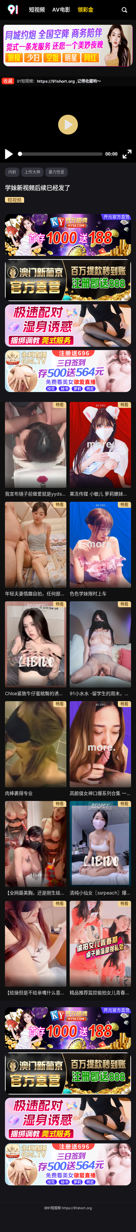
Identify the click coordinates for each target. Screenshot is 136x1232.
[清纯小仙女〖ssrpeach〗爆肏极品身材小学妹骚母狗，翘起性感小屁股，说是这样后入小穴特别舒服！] (100, 844)
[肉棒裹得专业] (35, 744)
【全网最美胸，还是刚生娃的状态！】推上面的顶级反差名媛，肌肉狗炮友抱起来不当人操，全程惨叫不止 (35, 892)
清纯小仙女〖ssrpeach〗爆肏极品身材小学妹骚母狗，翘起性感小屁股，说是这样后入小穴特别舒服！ (100, 892)
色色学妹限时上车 (88, 593)
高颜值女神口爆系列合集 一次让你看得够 (100, 793)
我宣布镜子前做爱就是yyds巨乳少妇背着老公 (35, 494)
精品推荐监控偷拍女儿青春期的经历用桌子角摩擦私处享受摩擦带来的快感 (100, 992)
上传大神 (32, 172)
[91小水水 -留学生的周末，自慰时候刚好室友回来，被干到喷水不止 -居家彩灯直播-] (100, 644)
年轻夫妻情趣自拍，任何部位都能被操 (35, 593)
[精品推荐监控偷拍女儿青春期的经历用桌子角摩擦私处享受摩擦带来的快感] (100, 944)
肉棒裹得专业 (19, 793)
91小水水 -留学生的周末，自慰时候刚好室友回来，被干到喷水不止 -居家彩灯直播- (100, 693)
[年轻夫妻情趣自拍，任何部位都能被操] (35, 545)
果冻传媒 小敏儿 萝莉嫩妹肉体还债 (100, 494)
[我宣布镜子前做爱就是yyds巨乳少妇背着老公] (35, 445)
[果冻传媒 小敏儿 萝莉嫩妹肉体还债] (100, 445)
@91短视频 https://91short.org (68, 1208)
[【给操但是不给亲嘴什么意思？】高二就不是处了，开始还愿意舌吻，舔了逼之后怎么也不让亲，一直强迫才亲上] (35, 944)
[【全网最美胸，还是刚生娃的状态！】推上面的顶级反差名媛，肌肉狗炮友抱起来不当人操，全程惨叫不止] (35, 844)
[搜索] (124, 9)
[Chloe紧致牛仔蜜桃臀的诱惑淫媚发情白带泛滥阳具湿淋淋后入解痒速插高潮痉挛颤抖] (35, 644)
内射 (12, 172)
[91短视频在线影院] (13, 10)
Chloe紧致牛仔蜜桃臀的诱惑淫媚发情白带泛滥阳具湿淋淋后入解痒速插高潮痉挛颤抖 (35, 693)
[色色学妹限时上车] (100, 545)
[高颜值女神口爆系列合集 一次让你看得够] (100, 744)
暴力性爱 (56, 172)
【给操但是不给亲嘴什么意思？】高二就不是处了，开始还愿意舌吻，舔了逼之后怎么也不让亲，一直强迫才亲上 (35, 992)
